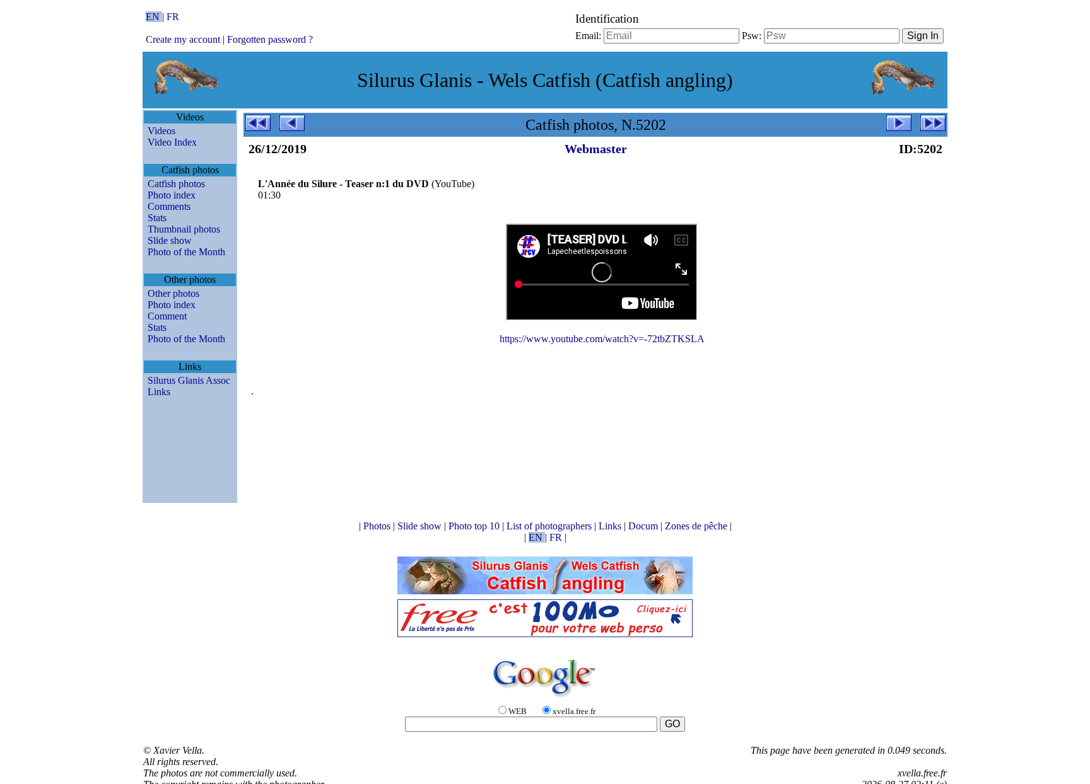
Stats (157, 217)
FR (173, 16)
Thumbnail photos (184, 229)
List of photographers (550, 526)
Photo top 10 (475, 526)
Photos (378, 526)
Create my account (183, 39)
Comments (169, 206)
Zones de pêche (697, 526)
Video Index (172, 142)
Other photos (173, 293)
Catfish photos (176, 183)
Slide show (170, 240)
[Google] (545, 698)
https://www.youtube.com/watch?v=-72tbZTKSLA (602, 338)
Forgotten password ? (270, 39)
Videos (161, 130)
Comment (167, 316)
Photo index (172, 195)
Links (159, 391)
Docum (644, 526)
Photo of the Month (186, 251)
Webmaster (596, 149)
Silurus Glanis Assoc (189, 380)
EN (154, 16)
